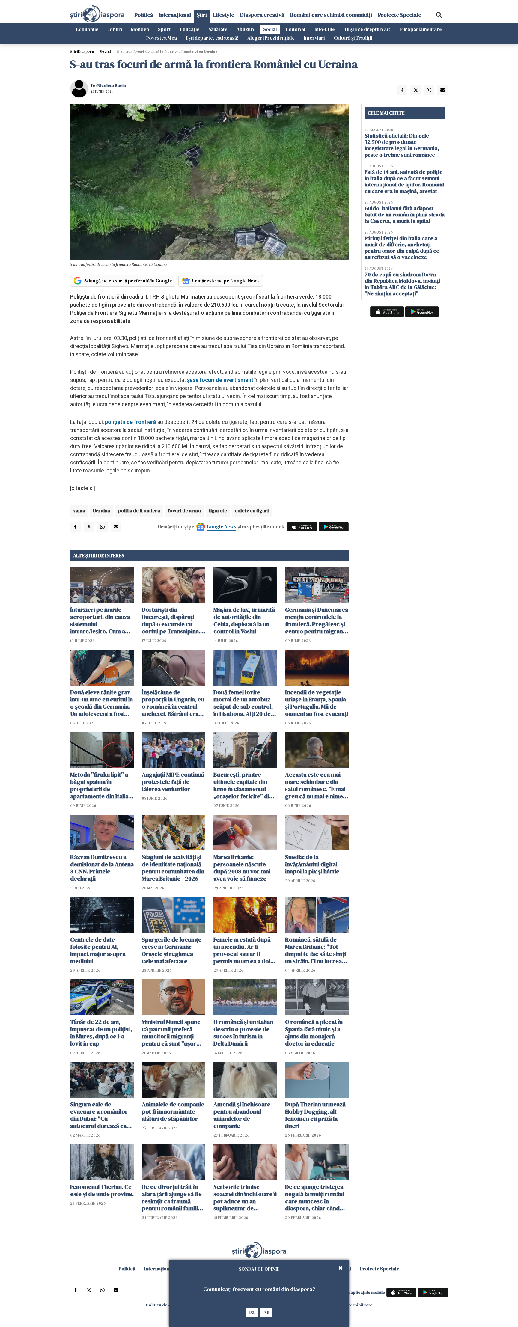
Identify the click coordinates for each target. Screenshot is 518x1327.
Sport (164, 29)
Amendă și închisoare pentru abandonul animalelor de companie (241, 1115)
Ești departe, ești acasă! (212, 37)
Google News (221, 526)
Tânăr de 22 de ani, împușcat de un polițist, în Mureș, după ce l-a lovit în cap (101, 1032)
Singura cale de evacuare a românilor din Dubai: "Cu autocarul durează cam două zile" (101, 1115)
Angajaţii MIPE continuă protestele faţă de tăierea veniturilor (173, 782)
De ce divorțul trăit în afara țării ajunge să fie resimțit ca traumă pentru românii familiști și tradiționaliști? (173, 1197)
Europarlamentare (421, 29)
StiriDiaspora (82, 51)
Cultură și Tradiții (353, 37)
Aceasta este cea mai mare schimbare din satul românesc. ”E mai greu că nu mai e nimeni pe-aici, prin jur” (316, 785)
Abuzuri (245, 29)
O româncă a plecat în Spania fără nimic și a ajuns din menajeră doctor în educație (314, 1032)
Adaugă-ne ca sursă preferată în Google (128, 280)
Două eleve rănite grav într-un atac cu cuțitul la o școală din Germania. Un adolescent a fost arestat (101, 703)
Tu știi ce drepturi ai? (367, 29)
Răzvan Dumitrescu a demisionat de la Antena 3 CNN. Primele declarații (102, 867)
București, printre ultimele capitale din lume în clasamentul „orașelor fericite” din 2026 (242, 785)
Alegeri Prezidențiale (271, 37)
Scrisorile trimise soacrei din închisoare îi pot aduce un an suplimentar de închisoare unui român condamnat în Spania (245, 1197)
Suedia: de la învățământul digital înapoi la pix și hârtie (312, 864)
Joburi (114, 29)
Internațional (175, 15)
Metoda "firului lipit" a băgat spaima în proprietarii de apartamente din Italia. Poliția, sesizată (100, 785)
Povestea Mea (161, 37)
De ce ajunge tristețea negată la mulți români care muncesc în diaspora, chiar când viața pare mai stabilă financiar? (314, 1197)
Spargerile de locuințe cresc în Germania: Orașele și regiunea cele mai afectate (171, 950)
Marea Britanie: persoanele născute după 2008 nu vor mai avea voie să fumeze (241, 867)
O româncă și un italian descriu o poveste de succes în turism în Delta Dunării (243, 1032)
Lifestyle (223, 15)
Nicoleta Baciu (111, 85)
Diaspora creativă (262, 15)
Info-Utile (324, 29)
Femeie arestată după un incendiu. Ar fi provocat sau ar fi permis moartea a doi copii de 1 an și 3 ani (241, 950)
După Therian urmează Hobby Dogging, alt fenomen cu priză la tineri (315, 1115)
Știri (202, 15)
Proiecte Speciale (399, 15)
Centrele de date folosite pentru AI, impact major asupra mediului (97, 950)
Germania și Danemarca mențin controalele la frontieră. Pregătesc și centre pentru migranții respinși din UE (316, 620)
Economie (87, 29)
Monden (140, 29)
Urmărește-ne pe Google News (226, 280)
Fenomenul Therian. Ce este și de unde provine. (102, 1190)
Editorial (295, 29)
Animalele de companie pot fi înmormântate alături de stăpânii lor (173, 1111)
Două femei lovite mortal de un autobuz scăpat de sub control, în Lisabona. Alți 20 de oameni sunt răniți (243, 703)
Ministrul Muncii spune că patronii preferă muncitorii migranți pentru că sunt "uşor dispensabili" (171, 1032)
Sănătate (218, 29)
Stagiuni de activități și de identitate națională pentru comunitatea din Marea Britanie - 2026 (173, 867)
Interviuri (314, 37)
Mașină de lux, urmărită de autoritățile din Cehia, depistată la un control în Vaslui (244, 620)
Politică (144, 15)
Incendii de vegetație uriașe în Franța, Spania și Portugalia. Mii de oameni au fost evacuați (316, 703)
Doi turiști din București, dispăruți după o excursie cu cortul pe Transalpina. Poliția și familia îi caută (172, 620)
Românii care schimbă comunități (331, 15)
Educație (189, 29)
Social (270, 29)
